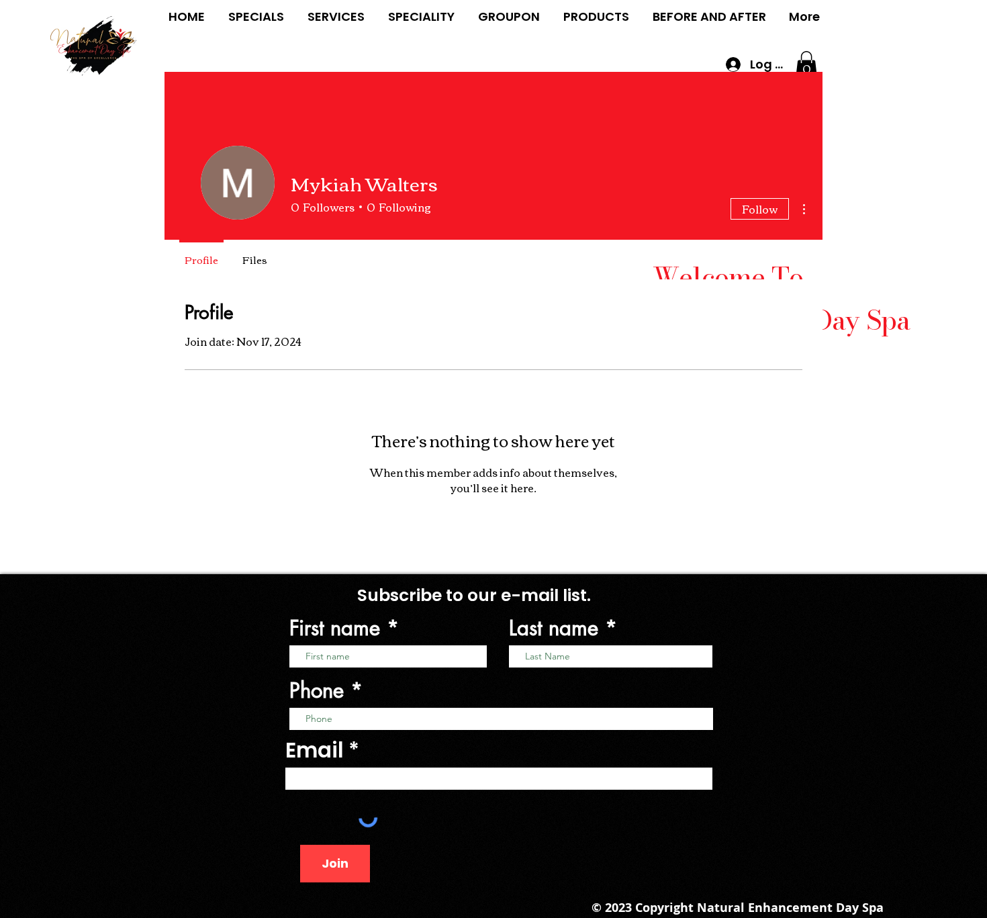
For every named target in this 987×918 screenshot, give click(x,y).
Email (314, 750)
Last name (553, 628)
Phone (316, 690)
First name (334, 628)
